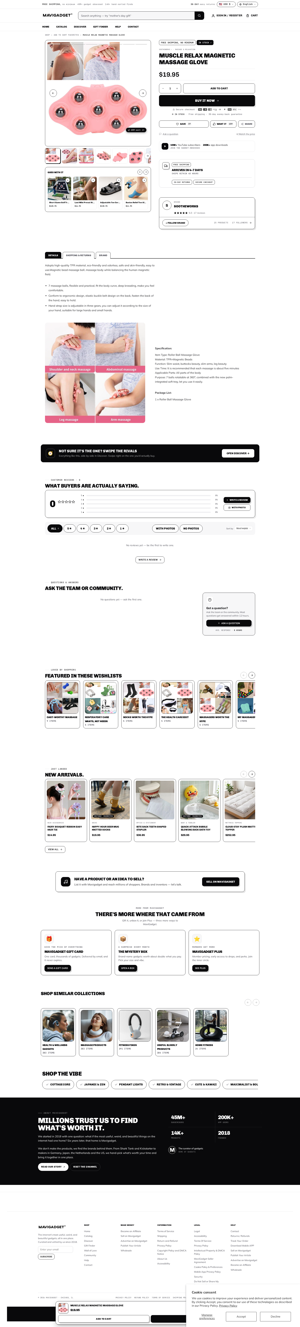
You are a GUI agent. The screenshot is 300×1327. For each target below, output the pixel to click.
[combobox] (111, 644)
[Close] (198, 596)
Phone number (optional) (118, 636)
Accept (241, 1316)
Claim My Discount (150, 680)
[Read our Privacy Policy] (196, 663)
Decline (275, 1316)
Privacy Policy (228, 1305)
